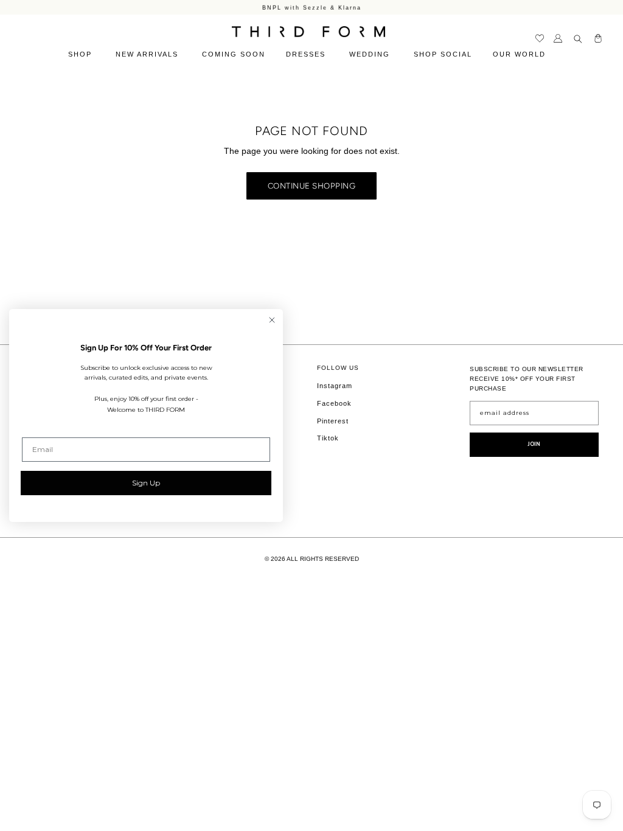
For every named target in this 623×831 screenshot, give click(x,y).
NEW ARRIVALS (148, 54)
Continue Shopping (312, 185)
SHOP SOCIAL (443, 54)
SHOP (81, 54)
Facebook (334, 403)
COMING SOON (233, 54)
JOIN (534, 444)
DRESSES (307, 54)
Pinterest (333, 421)
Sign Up (146, 482)
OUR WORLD (521, 54)
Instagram (334, 385)
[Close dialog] (272, 320)
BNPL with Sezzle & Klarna (311, 7)
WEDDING (371, 54)
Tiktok (328, 438)
